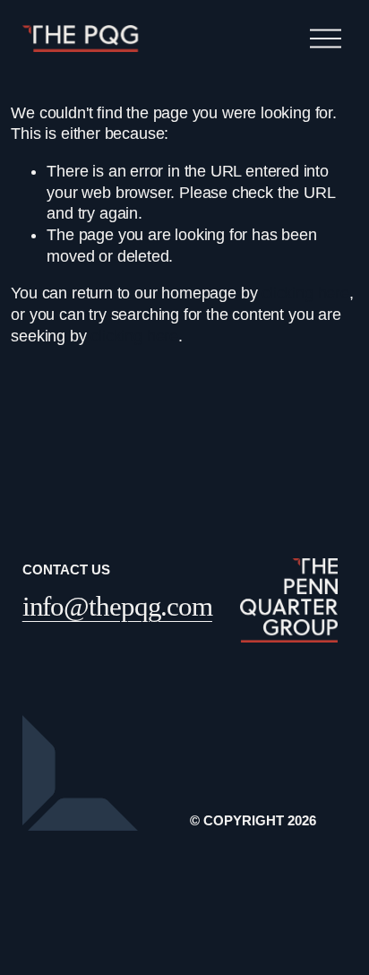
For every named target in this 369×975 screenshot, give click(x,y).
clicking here (305, 293)
